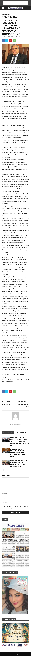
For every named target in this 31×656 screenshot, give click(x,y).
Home (3, 11)
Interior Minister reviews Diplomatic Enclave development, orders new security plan (19, 452)
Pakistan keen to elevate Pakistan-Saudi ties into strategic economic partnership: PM (19, 441)
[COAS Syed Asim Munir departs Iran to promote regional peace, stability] (6, 462)
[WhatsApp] (14, 40)
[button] (2, 8)
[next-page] (5, 470)
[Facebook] (3, 40)
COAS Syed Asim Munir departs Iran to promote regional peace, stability (18, 463)
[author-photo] (15, 419)
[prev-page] (3, 470)
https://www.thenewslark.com (15, 424)
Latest (7, 11)
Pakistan (9, 14)
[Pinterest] (10, 40)
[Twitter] (6, 40)
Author (4, 36)
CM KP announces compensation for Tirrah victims (8, 402)
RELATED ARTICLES (8, 432)
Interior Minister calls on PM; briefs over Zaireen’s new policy (23, 403)
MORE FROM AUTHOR (21, 432)
